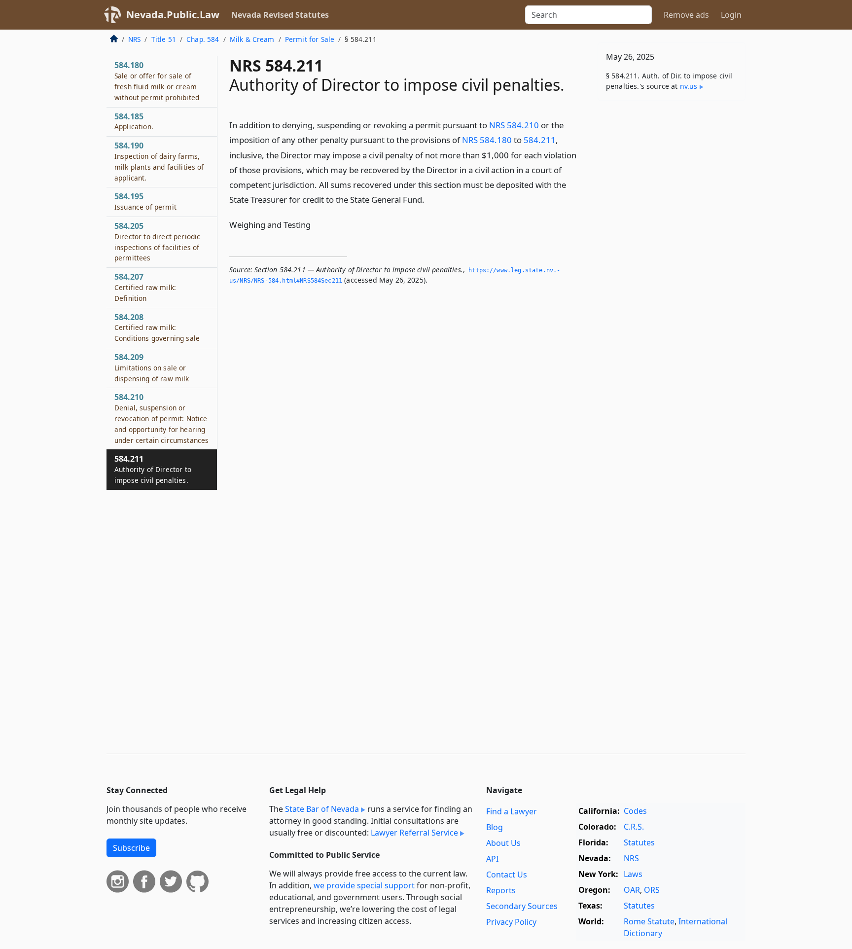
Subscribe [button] (131, 847)
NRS (134, 39)
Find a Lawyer (511, 811)
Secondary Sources (522, 906)
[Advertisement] (672, 262)
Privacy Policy (511, 921)
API (492, 858)
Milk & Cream (252, 39)
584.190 (159, 161)
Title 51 (163, 39)
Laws (633, 874)
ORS (652, 889)
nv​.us (689, 86)
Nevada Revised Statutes (280, 14)
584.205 (157, 241)
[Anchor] (430, 199)
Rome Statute (649, 921)
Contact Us (506, 874)
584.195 (145, 201)
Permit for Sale (309, 39)
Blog (494, 827)
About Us (503, 843)
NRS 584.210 (514, 125)
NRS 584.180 (487, 140)
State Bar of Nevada (322, 808)
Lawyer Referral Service (414, 832)
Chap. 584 (202, 39)
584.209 (151, 367)
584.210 (161, 418)
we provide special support (364, 885)
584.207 (145, 287)
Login (731, 14)
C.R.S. (634, 826)
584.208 (157, 327)
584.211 (540, 140)
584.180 (156, 81)
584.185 (133, 121)
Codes (635, 810)
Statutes (639, 842)
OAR (632, 889)
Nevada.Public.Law (172, 14)
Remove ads (686, 14)
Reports (501, 890)
